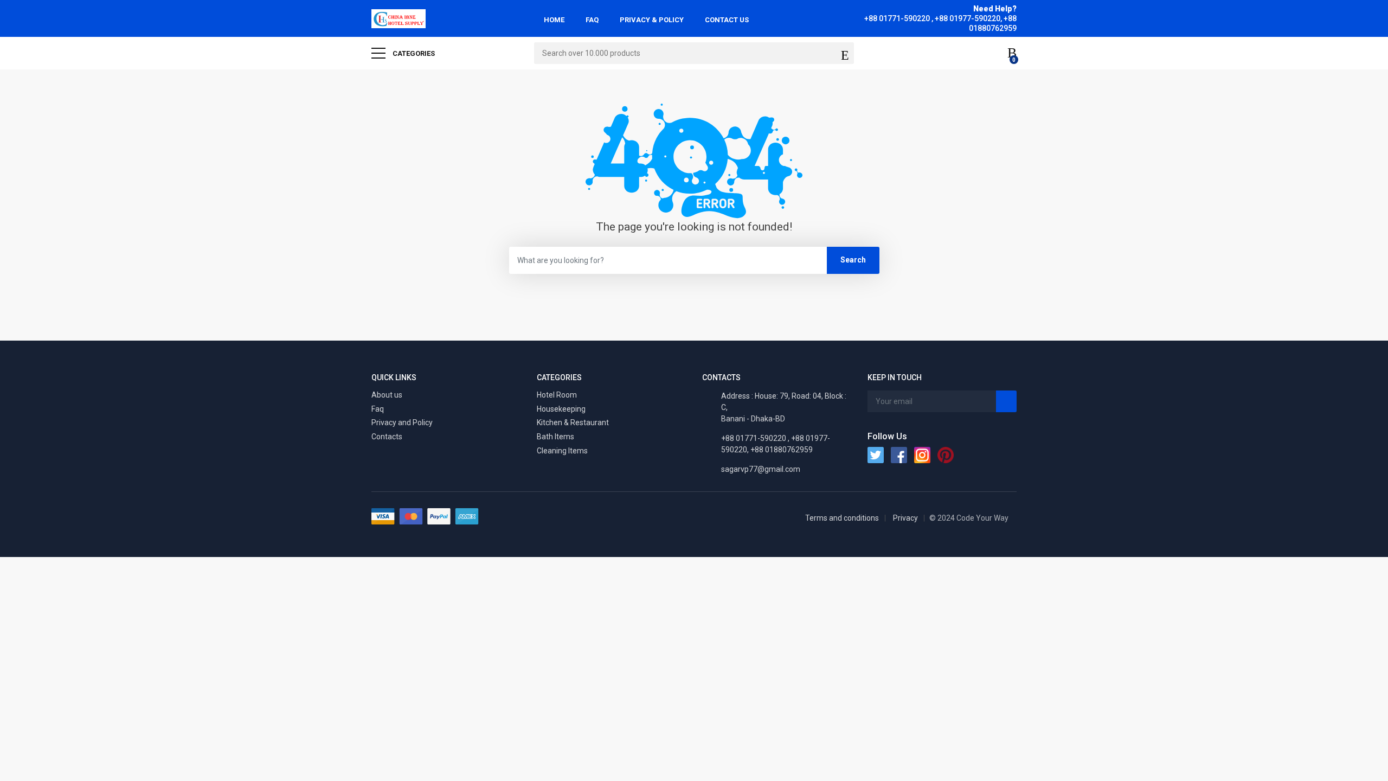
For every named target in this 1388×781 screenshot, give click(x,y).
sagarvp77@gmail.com (760, 469)
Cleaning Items (562, 450)
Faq (377, 409)
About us (386, 394)
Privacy (905, 518)
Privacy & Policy (652, 20)
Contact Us (727, 20)
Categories (413, 53)
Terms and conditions (842, 518)
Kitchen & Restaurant (573, 422)
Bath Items (555, 436)
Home (554, 20)
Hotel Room (557, 394)
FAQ (592, 20)
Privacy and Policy (402, 422)
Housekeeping (561, 409)
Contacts (386, 436)
